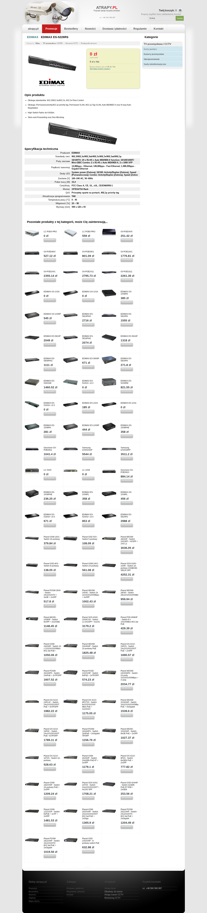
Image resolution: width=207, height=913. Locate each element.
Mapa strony (34, 901)
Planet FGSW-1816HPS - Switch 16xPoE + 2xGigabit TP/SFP (91, 732)
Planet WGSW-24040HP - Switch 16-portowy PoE (90, 646)
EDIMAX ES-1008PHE (49, 493)
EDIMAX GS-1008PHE (126, 426)
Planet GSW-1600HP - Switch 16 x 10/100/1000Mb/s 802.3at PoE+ (52, 647)
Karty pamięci (150, 49)
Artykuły (32, 898)
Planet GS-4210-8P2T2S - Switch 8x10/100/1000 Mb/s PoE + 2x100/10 (89, 704)
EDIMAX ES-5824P (52, 336)
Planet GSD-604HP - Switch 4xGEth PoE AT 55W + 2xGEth (129, 786)
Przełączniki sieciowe (89, 43)
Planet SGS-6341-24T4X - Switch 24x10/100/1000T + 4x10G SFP (90, 786)
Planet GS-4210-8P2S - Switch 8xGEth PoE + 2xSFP (128, 759)
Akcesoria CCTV (71, 43)
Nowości (90, 28)
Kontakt (158, 28)
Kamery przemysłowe (154, 54)
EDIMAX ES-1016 (128, 403)
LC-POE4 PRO (50, 231)
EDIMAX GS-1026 (52, 292)
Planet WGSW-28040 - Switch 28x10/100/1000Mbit (129, 592)
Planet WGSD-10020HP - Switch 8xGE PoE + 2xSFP (129, 731)
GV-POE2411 (88, 271)
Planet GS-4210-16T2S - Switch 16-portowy (52, 758)
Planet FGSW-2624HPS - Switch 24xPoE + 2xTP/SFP (52, 673)
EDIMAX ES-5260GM (49, 382)
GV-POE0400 (126, 231)
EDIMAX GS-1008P (52, 314)
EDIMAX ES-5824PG (126, 515)
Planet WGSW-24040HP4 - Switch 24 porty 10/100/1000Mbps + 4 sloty (129, 675)
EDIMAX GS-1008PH (126, 293)
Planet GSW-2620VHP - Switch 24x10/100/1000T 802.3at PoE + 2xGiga (90, 814)
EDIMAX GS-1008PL (126, 493)
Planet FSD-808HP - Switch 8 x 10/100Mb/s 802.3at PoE (129, 620)
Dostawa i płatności (114, 28)
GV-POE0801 (88, 252)
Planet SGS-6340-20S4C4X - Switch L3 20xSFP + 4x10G (91, 619)
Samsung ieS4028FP (126, 449)
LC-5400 (47, 470)
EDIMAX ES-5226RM (126, 382)
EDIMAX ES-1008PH (49, 426)
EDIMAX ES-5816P (129, 336)
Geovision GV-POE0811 (50, 449)
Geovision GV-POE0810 (127, 471)
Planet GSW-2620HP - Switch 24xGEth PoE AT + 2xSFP (90, 759)
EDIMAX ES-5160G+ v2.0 (49, 404)
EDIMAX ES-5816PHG (87, 337)
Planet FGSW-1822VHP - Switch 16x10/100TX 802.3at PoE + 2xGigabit (52, 843)
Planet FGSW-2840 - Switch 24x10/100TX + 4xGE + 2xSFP (52, 593)
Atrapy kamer (110, 888)
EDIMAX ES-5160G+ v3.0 (49, 515)
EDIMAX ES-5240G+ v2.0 (87, 382)
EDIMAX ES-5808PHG (49, 359)
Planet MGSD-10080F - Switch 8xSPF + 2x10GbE (52, 619)
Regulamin (140, 28)
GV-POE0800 (49, 252)
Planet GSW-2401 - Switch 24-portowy (90, 564)
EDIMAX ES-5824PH (126, 315)
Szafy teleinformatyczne (155, 64)
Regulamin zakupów (76, 892)
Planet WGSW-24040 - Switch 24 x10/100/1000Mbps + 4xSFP (90, 593)
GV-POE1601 (126, 252)
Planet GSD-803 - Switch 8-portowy (51, 564)
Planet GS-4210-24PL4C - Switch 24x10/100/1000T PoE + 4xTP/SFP (51, 703)
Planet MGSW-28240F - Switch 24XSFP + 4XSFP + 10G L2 (129, 540)
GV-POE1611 (126, 271)
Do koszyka (49, 240)
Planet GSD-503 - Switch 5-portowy (90, 538)
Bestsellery (71, 28)
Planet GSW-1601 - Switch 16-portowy (52, 538)
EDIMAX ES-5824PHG (87, 315)
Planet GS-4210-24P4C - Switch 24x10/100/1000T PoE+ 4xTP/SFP (51, 732)
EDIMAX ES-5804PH (126, 359)
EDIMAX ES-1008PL (87, 493)
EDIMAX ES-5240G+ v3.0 (87, 515)
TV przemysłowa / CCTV (157, 44)
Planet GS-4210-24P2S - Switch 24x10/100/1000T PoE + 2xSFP (128, 647)
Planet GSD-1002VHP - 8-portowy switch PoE (90, 840)
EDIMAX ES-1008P (90, 425)
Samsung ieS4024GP (87, 449)
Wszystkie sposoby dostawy (100, 69)
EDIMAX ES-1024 (90, 403)
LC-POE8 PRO (88, 231)
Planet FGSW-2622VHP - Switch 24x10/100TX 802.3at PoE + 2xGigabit (129, 814)
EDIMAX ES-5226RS (54, 37)
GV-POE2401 (49, 271)
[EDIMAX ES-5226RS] (52, 77)
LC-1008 (86, 470)
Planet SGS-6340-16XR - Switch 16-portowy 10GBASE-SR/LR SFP (129, 566)
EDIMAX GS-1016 (90, 292)
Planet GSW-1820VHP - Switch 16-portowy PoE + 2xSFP (52, 786)
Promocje (51, 28)
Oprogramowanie (152, 59)
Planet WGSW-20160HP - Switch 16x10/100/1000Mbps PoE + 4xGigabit (129, 703)
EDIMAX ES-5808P (90, 358)
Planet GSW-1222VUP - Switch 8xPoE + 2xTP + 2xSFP (52, 812)
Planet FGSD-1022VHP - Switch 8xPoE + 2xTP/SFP (90, 673)
